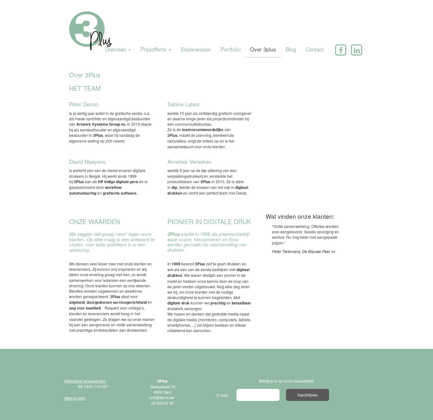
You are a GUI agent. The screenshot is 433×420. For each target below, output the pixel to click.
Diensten (116, 49)
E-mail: (223, 395)
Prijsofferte (154, 49)
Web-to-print (75, 398)
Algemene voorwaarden (85, 380)
